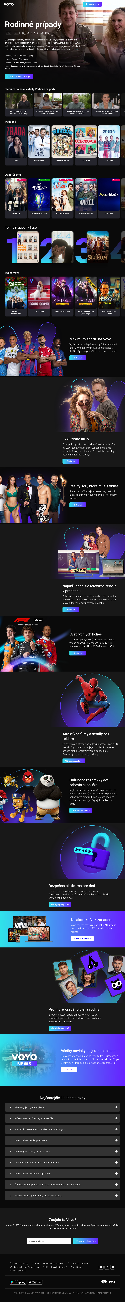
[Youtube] (112, 1267)
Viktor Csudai (18, 63)
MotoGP (85, 646)
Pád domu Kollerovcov (16, 313)
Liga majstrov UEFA (39, 213)
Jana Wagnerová (18, 66)
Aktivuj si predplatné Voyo (18, 76)
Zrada (15, 160)
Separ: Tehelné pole (62, 311)
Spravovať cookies (18, 1271)
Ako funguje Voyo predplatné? (28, 1107)
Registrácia (94, 4)
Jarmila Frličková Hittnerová (61, 66)
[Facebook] (101, 1267)
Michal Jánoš (43, 66)
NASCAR (95, 646)
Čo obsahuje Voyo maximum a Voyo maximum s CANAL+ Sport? (45, 1184)
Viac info (75, 49)
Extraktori (16, 213)
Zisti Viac (78, 358)
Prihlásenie (114, 4)
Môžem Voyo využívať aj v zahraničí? (31, 1118)
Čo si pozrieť (73, 1263)
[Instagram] (106, 1267)
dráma (16, 33)
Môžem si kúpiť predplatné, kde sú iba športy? (36, 1195)
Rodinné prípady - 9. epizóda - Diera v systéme (47, 112)
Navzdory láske (62, 213)
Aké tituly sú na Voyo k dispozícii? (30, 1151)
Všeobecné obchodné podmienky (24, 1267)
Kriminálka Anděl (86, 213)
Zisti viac (71, 461)
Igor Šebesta (31, 66)
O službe (35, 1263)
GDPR (45, 1267)
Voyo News (76, 1267)
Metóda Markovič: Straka (109, 313)
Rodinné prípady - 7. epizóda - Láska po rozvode (106, 112)
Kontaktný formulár (59, 1267)
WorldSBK (108, 646)
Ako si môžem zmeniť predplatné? (30, 1173)
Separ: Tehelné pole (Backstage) (86, 313)
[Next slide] (120, 105)
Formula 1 (104, 642)
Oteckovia (86, 160)
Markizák (109, 213)
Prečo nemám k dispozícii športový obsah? (34, 1162)
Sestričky (109, 160)
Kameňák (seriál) (62, 160)
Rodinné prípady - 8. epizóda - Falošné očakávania (77, 112)
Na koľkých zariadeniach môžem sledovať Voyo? (37, 1129)
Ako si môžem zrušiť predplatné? (29, 1140)
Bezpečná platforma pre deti (72, 886)
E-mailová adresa (36, 1241)
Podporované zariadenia (53, 1263)
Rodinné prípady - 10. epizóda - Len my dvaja (19, 112)
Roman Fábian (31, 63)
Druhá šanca (39, 160)
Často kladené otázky (19, 1263)
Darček (85, 1263)
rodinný (8, 33)
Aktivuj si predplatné (74, 761)
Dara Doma (39, 311)
